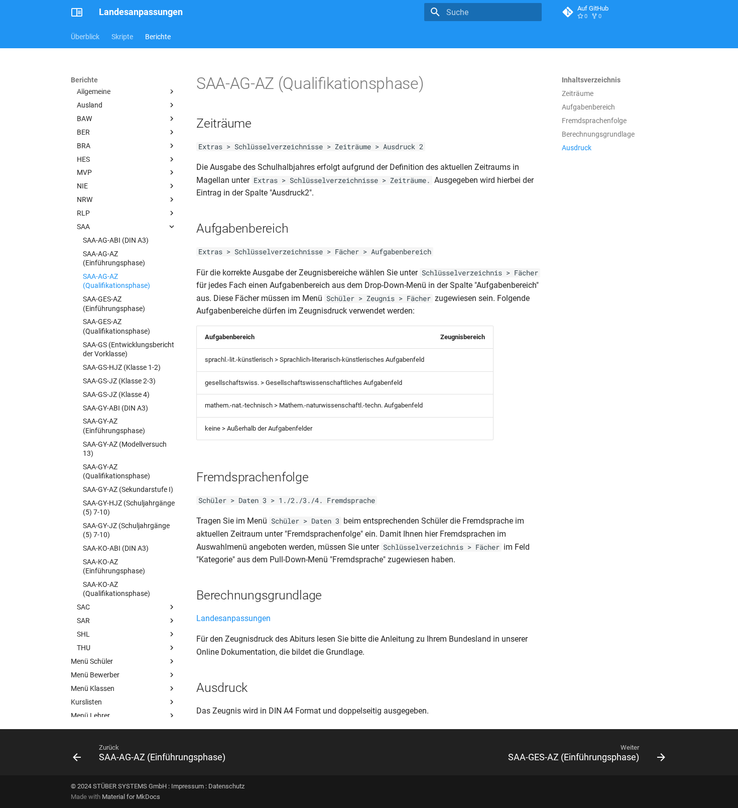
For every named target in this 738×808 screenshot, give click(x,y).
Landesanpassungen (233, 618)
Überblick (85, 37)
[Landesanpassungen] (77, 12)
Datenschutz (226, 786)
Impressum (187, 786)
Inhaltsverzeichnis (591, 80)
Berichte (158, 37)
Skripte (122, 37)
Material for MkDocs (131, 796)
